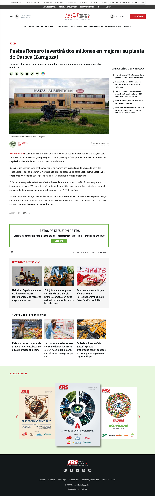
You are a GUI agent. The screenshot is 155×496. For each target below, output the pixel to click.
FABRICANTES (76, 26)
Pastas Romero (16, 153)
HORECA (127, 26)
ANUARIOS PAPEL (49, 7)
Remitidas (104, 2)
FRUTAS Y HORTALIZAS (93, 26)
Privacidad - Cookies (109, 480)
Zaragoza (26, 213)
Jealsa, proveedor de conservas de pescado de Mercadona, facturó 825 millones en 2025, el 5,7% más (127, 93)
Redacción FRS (23, 144)
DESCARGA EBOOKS (87, 7)
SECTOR (39, 26)
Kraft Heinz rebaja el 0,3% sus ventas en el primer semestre (128, 102)
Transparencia (74, 480)
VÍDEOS (109, 7)
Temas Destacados (17, 2)
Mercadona (83, 2)
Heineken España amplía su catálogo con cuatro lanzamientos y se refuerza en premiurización (26, 295)
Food (12, 43)
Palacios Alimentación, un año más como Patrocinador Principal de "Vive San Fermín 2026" (90, 295)
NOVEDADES (29, 26)
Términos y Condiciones (90, 480)
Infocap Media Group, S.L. (80, 485)
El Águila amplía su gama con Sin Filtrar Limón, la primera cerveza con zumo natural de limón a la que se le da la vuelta (59, 297)
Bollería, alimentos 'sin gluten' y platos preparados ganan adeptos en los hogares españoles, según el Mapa (91, 350)
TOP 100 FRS (47, 2)
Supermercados (71, 2)
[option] (77, 415)
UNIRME (59, 240)
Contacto (42, 480)
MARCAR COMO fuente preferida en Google (128, 2)
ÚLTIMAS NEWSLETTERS (68, 7)
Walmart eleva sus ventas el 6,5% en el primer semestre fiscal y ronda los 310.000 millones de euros (128, 110)
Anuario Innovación (33, 2)
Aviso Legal (62, 480)
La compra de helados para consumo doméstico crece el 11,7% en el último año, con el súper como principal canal (59, 350)
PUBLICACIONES (18, 373)
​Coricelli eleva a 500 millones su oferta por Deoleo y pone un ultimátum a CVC (128, 76)
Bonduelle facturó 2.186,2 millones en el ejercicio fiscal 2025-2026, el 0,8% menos (127, 84)
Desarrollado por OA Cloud (77, 489)
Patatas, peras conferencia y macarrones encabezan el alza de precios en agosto (26, 346)
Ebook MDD (59, 2)
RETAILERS (49, 26)
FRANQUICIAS (62, 26)
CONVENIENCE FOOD (113, 26)
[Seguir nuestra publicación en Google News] (43, 74)
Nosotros (51, 480)
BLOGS (100, 7)
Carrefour (94, 2)
